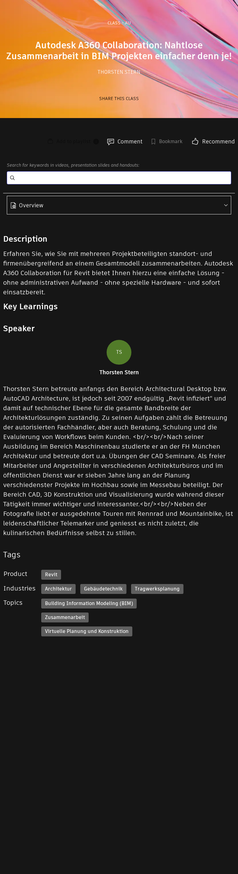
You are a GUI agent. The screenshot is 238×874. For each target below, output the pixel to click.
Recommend (218, 141)
